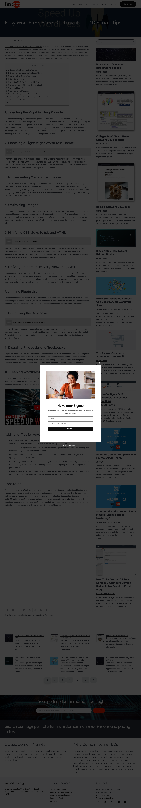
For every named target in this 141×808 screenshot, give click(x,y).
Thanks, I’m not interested (70, 445)
